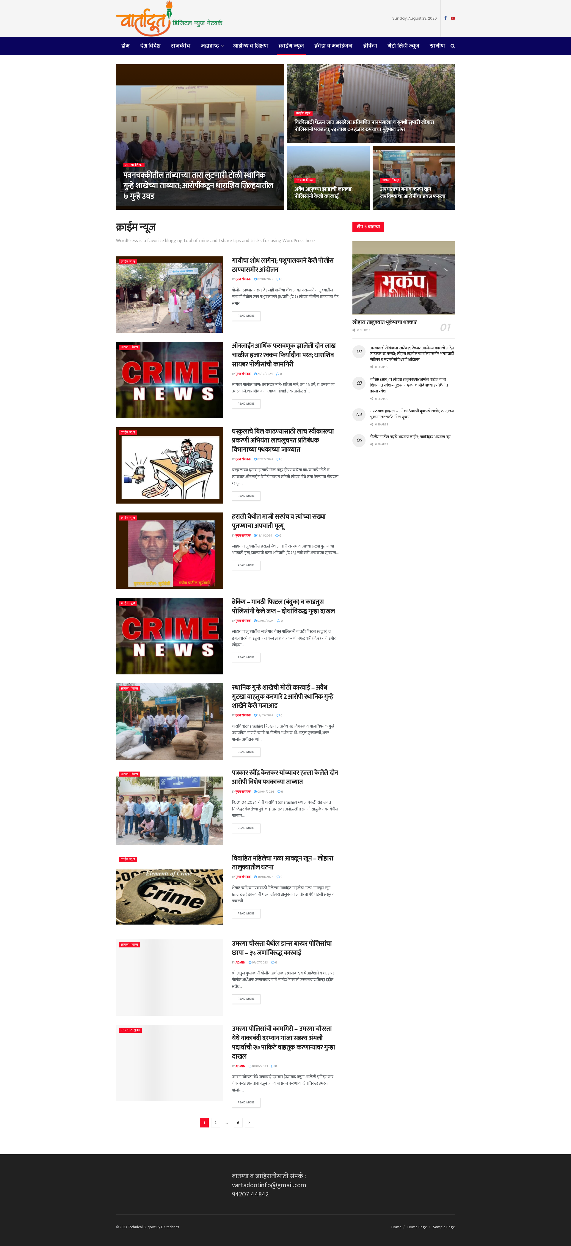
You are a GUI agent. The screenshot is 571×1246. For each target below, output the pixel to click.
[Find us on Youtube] (453, 18)
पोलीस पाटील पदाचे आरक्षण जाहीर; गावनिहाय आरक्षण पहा (410, 436)
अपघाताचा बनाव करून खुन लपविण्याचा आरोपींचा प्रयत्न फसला (413, 193)
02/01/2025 (265, 279)
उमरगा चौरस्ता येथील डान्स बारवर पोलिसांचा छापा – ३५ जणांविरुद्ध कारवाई (282, 948)
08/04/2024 (265, 791)
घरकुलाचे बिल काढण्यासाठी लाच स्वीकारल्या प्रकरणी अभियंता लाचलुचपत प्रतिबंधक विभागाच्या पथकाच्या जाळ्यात (283, 440)
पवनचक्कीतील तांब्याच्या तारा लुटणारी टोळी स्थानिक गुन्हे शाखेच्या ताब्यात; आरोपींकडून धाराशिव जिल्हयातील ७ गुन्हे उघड (198, 186)
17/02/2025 (305, 208)
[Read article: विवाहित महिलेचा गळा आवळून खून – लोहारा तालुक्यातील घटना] (169, 892)
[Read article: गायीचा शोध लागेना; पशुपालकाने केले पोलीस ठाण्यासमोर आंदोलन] (169, 294)
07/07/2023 (259, 962)
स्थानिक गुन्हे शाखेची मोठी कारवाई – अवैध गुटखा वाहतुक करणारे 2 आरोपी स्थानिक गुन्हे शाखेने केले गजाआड (282, 697)
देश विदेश (150, 45)
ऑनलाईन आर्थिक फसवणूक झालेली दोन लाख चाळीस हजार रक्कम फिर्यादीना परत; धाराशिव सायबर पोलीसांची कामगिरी (284, 355)
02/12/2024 (265, 459)
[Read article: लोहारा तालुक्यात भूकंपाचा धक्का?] (403, 278)
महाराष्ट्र (210, 45)
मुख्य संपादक (134, 208)
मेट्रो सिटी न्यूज (403, 45)
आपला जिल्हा (134, 165)
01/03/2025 (305, 141)
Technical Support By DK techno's (153, 1227)
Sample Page (444, 1227)
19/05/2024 (265, 715)
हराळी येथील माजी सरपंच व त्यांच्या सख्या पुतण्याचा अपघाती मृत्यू (279, 521)
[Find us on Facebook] (445, 18)
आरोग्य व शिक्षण (250, 45)
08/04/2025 (156, 208)
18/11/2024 (264, 535)
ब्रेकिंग (370, 45)
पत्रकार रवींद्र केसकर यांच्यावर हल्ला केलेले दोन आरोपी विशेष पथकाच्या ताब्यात (285, 777)
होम (125, 45)
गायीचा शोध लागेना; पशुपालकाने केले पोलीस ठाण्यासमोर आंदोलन (283, 265)
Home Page (417, 1227)
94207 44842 (250, 1194)
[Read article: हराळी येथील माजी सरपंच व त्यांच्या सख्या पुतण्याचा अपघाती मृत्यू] (169, 550)
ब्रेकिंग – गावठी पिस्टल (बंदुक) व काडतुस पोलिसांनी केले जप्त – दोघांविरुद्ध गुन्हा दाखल (283, 607)
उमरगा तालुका (130, 1030)
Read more (249, 314)
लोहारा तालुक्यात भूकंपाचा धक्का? (384, 322)
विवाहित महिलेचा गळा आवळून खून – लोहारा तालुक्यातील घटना (282, 863)
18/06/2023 (259, 1066)
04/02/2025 (391, 208)
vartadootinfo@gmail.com (269, 1185)
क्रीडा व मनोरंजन (333, 45)
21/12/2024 (265, 374)
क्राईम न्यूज (291, 45)
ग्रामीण (437, 45)
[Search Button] (453, 46)
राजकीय (180, 45)
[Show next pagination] (249, 1122)
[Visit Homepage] (169, 18)
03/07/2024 (265, 621)
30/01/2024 (265, 877)
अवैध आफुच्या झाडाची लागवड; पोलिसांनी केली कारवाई (323, 193)
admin (240, 962)
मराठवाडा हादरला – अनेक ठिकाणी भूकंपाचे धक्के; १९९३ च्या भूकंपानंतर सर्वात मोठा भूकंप (412, 414)
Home (396, 1227)
